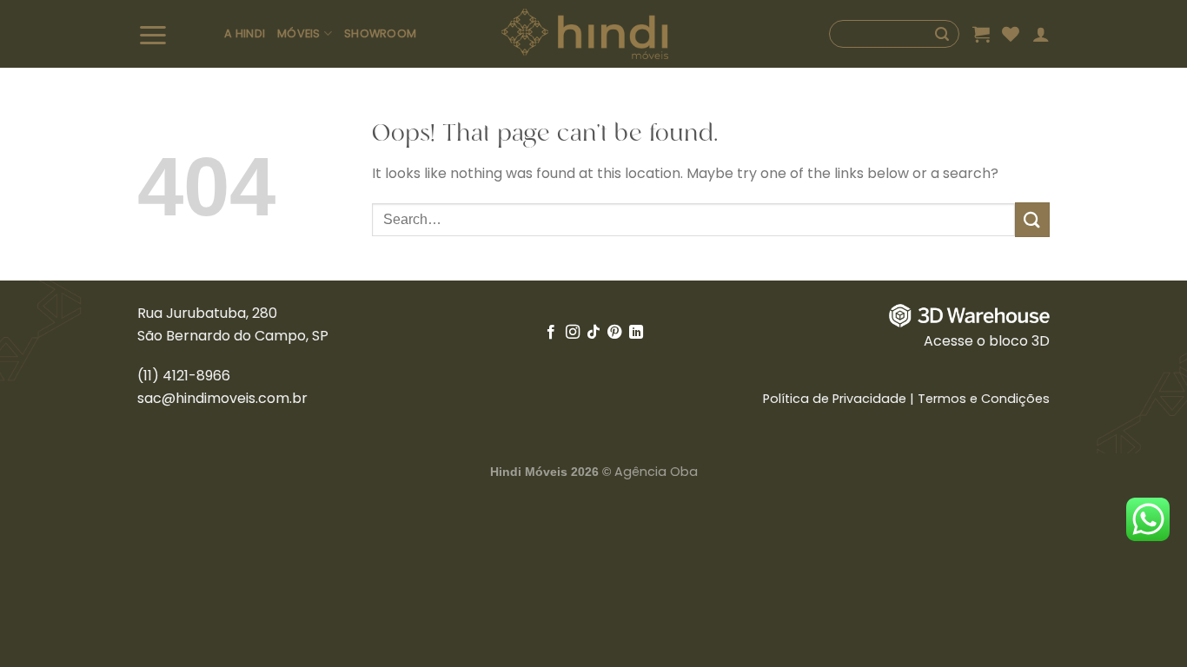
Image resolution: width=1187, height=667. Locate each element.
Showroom (380, 33)
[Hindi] (585, 34)
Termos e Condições (984, 398)
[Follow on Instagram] (572, 332)
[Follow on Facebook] (551, 332)
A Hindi (244, 33)
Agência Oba (656, 471)
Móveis (299, 33)
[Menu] (174, 34)
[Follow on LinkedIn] (636, 332)
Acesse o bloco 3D (987, 341)
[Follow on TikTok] (593, 332)
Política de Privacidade (834, 398)
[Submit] (1032, 219)
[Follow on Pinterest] (614, 332)
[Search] (894, 34)
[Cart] (981, 34)
